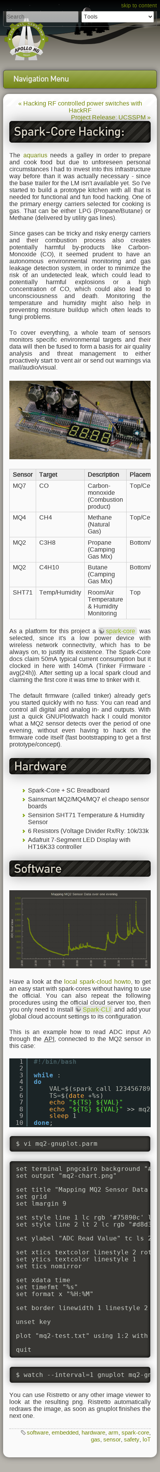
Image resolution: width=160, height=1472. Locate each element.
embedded (65, 1432)
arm (113, 1432)
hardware (93, 1432)
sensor (112, 1439)
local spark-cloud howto (97, 982)
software (38, 1432)
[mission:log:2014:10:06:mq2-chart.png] (80, 929)
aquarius (35, 155)
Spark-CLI (97, 1009)
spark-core (120, 631)
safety (131, 1439)
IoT (147, 1439)
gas (95, 1439)
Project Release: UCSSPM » (111, 117)
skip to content (139, 5)
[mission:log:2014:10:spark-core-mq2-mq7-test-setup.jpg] (80, 420)
